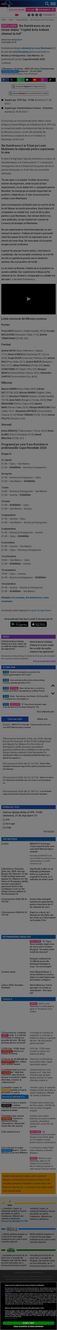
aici (38, 1299)
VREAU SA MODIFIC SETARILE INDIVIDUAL (28, 1326)
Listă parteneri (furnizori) (11, 1318)
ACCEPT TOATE (28, 1323)
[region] (28, 1306)
